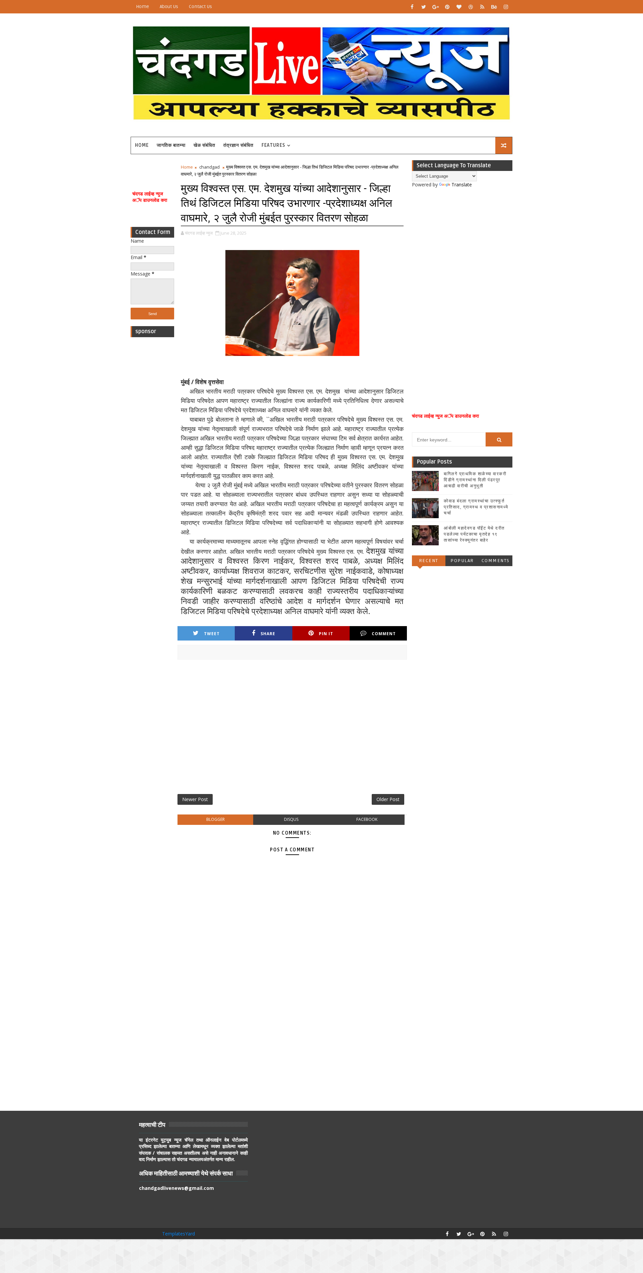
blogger (215, 819)
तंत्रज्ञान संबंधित (238, 145)
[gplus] (435, 7)
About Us (169, 6)
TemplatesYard (178, 1233)
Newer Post (195, 799)
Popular (462, 560)
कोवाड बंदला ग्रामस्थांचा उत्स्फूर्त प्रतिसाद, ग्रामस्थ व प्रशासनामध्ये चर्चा (476, 507)
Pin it (326, 633)
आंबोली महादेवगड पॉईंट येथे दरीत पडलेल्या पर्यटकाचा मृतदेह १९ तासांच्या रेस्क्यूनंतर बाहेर (474, 534)
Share (268, 633)
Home (142, 6)
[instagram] (506, 7)
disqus (291, 819)
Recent (428, 560)
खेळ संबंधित (204, 145)
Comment (384, 633)
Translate (461, 184)
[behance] (494, 7)
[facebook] (412, 7)
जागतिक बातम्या (171, 145)
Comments (496, 560)
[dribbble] (471, 7)
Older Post (388, 799)
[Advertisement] (152, 441)
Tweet (212, 633)
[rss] (482, 7)
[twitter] (424, 7)
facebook (366, 819)
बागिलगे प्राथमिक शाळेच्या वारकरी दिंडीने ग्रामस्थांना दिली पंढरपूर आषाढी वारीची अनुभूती (475, 480)
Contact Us (200, 6)
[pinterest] (447, 7)
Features (273, 145)
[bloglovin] (459, 7)
